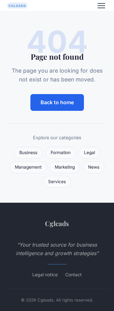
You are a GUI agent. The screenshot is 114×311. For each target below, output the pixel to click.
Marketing (65, 167)
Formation (61, 152)
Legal (89, 152)
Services (57, 181)
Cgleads (57, 223)
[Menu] (101, 6)
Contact (73, 274)
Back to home (57, 102)
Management (28, 167)
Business (28, 152)
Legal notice (45, 274)
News (93, 167)
